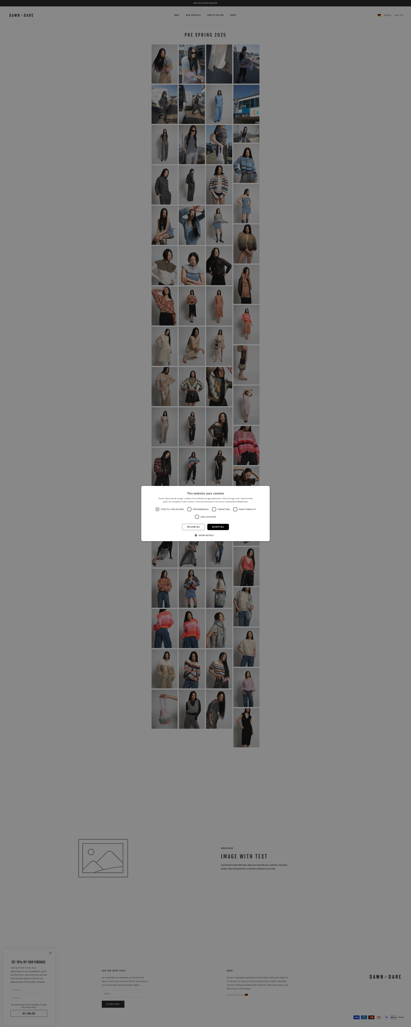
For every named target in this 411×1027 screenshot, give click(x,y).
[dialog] (205, 513)
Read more (242, 501)
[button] (205, 535)
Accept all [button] (218, 526)
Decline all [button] (193, 526)
